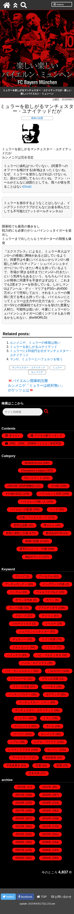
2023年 (21, 786)
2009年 (19, 842)
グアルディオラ (48, 607)
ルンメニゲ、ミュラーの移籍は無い (35, 342)
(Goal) (27, 186)
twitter (10, 896)
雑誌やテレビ (33, 556)
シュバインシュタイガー (34, 631)
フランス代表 (21, 686)
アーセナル (46, 576)
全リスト (14, 435)
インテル (15, 592)
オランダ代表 (24, 599)
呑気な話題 (20, 525)
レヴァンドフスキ (19, 749)
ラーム (50, 726)
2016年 (46, 810)
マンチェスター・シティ (34, 702)
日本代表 (34, 773)
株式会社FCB (54, 533)
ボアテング (53, 694)
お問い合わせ (62, 896)
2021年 (19, 794)
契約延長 (50, 757)
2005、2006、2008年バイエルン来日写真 (35, 443)
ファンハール (18, 678)
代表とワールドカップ (33, 517)
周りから (49, 525)
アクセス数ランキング (48, 435)
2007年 (19, 850)
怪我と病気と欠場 (17, 533)
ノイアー (50, 647)
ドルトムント (21, 647)
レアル (14, 741)
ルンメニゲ (37, 372)
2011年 (20, 834)
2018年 (46, 802)
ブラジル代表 (50, 678)
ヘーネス (50, 686)
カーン (50, 599)
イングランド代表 (54, 584)
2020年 (46, 794)
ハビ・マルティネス (48, 655)
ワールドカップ (21, 757)
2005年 (19, 857)
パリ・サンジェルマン (19, 670)
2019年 (19, 802)
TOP (43, 896)
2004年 (46, 857)
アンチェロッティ (16, 584)
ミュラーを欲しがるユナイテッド (33, 346)
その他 (55, 485)
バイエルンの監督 (21, 509)
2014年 (46, 818)
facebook (26, 896)
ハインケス (14, 655)
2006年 (46, 850)
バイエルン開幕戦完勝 (30, 381)
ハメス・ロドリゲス (34, 663)
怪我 (59, 765)
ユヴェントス (22, 726)
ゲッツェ (47, 615)
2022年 (46, 786)
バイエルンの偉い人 (33, 501)
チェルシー (19, 639)
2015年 (19, 818)
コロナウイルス (21, 623)
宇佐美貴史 (13, 765)
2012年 (46, 826)
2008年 (46, 842)
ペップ (54, 509)
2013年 (19, 826)
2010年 (46, 834)
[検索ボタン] (46, 411)
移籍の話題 (37, 118)
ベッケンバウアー (19, 694)
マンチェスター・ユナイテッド (28, 367)
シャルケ (50, 623)
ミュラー (57, 367)
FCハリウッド (33, 477)
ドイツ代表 (49, 639)
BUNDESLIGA (33, 462)
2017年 (19, 810)
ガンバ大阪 (16, 607)
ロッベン (52, 749)
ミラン (47, 718)
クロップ (20, 615)
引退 (38, 765)
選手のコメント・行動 (33, 548)
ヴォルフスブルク (47, 592)
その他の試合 (13, 493)
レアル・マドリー (45, 741)
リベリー (18, 733)
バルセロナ (55, 670)
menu (60, 4)
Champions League (33, 470)
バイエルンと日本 (50, 493)
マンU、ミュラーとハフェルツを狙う (36, 359)
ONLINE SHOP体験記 (21, 485)
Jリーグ (20, 576)
